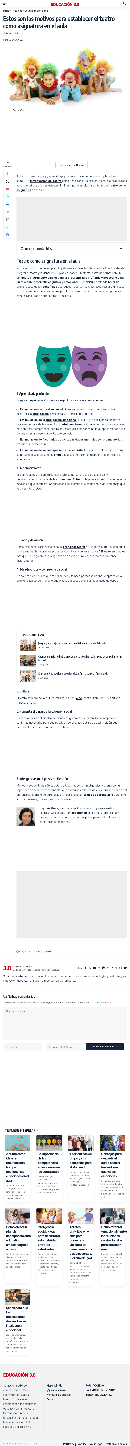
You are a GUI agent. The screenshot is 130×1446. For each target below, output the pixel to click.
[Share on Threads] (7, 219)
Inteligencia (40, 413)
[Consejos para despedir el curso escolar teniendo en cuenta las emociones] (112, 1143)
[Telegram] (116, 968)
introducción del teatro (46, 181)
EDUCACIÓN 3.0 (15, 40)
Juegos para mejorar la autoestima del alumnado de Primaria (72, 643)
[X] (89, 968)
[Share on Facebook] (7, 174)
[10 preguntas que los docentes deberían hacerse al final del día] (28, 676)
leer (80, 268)
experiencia (79, 812)
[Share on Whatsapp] (7, 196)
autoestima (64, 479)
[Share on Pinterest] (7, 189)
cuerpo (31, 400)
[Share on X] (7, 181)
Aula (37, 951)
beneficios (49, 286)
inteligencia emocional (61, 419)
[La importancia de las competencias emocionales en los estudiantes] (49, 1143)
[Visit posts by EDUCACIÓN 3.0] (7, 968)
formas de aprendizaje (97, 794)
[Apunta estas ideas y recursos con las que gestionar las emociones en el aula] (17, 1143)
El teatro (78, 479)
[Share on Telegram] (7, 212)
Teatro (48, 951)
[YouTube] (94, 968)
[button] (6, 3)
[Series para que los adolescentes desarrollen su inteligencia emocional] (17, 1297)
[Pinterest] (103, 968)
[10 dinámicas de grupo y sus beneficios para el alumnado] (81, 1143)
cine (79, 698)
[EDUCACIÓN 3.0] (65, 3)
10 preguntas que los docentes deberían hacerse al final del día (73, 673)
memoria (114, 439)
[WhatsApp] (120, 968)
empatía (59, 454)
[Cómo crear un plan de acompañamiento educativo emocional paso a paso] (17, 1216)
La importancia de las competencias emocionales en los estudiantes (49, 1163)
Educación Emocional (37, 10)
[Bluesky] (125, 968)
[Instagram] (99, 968)
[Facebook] (85, 968)
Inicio (6, 10)
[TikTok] (107, 968)
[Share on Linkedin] (7, 204)
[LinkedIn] (112, 968)
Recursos (17, 10)
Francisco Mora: (74, 546)
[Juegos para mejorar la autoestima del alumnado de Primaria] (28, 645)
